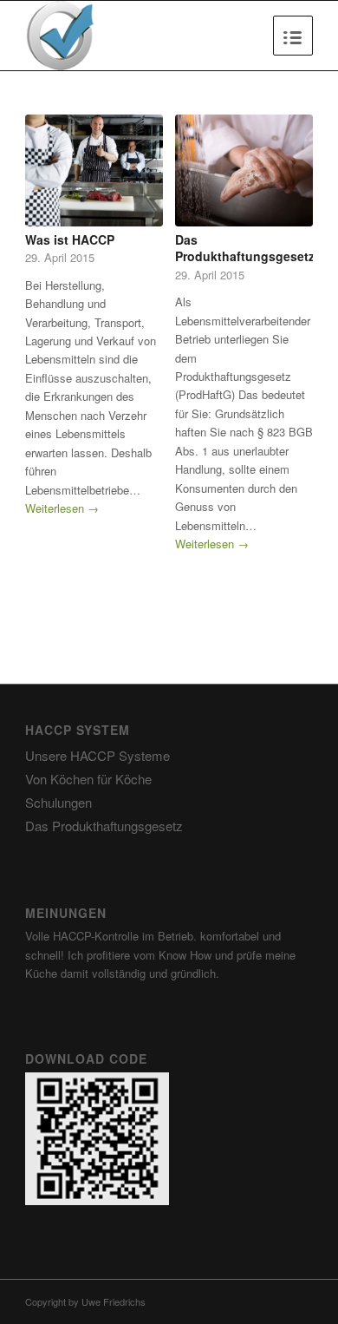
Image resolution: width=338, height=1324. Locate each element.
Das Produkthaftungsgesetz (245, 248)
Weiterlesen (62, 508)
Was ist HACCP (69, 239)
